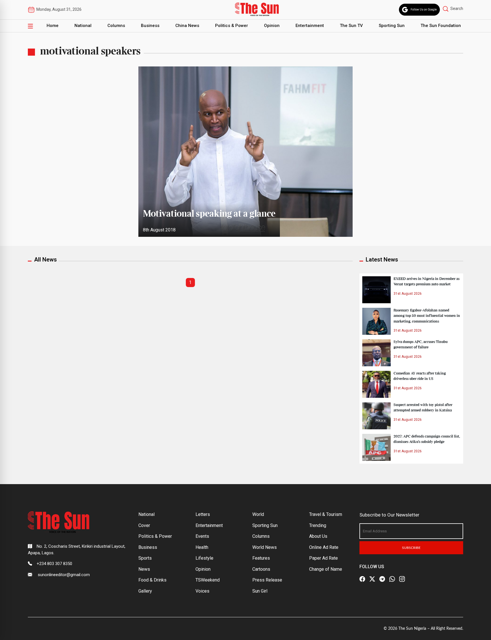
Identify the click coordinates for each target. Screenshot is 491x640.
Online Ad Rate (323, 547)
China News (187, 25)
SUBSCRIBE (411, 547)
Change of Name (325, 569)
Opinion (272, 25)
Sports (145, 558)
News (144, 569)
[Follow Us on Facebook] (362, 579)
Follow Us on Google (424, 9)
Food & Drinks (152, 580)
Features (261, 558)
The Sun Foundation (441, 25)
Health (201, 547)
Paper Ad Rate (323, 558)
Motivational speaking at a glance (209, 214)
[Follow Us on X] (372, 579)
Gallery (145, 591)
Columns (116, 25)
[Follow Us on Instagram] (402, 579)
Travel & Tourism (325, 514)
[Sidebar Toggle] (30, 25)
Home (53, 25)
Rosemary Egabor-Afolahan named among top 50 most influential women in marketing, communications (427, 316)
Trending (317, 525)
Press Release (267, 580)
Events (202, 536)
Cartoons (261, 569)
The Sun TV (351, 25)
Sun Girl (259, 591)
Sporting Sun (392, 25)
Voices (202, 591)
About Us (318, 536)
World (258, 514)
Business (150, 25)
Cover (144, 525)
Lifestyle (204, 558)
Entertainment (310, 25)
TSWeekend (207, 580)
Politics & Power (231, 25)
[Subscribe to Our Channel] (382, 579)
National (82, 25)
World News (264, 547)
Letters (202, 514)
